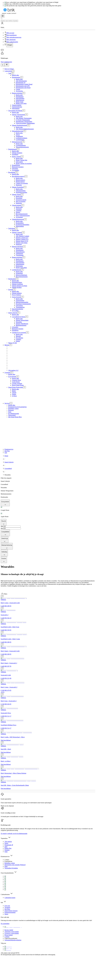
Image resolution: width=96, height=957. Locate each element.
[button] (48, 34)
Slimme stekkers (17, 293)
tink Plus (7, 451)
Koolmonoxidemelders (22, 224)
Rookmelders (20, 223)
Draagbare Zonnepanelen (23, 304)
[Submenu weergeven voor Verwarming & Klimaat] (23, 110)
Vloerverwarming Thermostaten (25, 123)
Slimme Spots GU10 (22, 241)
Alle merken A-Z (13, 370)
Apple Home (16, 382)
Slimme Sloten (16, 194)
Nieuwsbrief (12, 415)
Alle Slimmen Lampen (22, 236)
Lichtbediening (16, 270)
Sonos (6, 843)
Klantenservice (8, 449)
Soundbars (15, 154)
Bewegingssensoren (22, 214)
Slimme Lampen (17, 232)
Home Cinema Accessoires (24, 163)
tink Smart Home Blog (15, 417)
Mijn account (10, 33)
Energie (10, 289)
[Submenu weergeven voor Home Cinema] (22, 156)
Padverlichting (20, 98)
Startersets (19, 185)
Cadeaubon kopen (9, 897)
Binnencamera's (20, 180)
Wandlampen (20, 96)
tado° (6, 846)
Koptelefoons (16, 165)
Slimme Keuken (17, 287)
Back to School (9, 69)
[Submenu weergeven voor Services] (10, 403)
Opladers (18, 339)
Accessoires (15, 170)
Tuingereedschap (17, 107)
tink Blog (7, 909)
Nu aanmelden (5, 923)
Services (6, 403)
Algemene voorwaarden (11, 931)
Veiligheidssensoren (18, 219)
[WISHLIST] (48, 50)
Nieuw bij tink (12, 343)
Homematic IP (8, 845)
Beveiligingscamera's (18, 176)
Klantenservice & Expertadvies (17, 407)
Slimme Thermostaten (18, 114)
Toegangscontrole (21, 200)
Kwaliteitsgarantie (13, 413)
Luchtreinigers (20, 139)
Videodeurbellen (21, 190)
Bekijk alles (15, 75)
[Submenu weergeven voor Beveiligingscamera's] (25, 176)
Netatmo (7, 850)
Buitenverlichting (17, 93)
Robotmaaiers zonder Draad (24, 84)
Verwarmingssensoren (22, 147)
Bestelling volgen (13, 408)
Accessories (19, 91)
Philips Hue (7, 848)
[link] (6, 456)
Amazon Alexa (16, 380)
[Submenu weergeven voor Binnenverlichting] (24, 246)
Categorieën (8, 71)
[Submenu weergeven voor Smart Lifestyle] (18, 312)
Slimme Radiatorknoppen (19, 125)
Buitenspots (19, 266)
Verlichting (11, 228)
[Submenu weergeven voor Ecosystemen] (17, 376)
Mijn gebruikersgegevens (13, 37)
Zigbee (14, 394)
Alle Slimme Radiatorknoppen (25, 129)
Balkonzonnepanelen (22, 302)
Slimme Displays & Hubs (19, 286)
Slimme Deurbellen (17, 187)
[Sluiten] (6, 65)
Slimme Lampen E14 (22, 239)
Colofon (6, 936)
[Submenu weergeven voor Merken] (10, 345)
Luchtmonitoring (21, 145)
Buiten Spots (19, 102)
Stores (6, 914)
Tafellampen (19, 253)
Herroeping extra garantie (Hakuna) (15, 865)
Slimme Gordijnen (17, 284)
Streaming (15, 168)
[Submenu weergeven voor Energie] (14, 289)
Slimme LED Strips (21, 243)
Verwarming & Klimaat (15, 110)
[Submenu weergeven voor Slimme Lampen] (23, 232)
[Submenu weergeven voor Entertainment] (18, 149)
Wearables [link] (7, 475)
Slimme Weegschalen (22, 320)
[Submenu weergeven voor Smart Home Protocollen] (24, 387)
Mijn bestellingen (11, 35)
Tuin (9, 73)
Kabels (18, 341)
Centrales (18, 210)
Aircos (18, 134)
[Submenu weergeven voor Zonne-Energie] (22, 297)
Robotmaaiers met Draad (23, 87)
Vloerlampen (19, 255)
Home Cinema (16, 156)
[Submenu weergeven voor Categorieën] (13, 71)
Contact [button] (6, 859)
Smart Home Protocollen (15, 387)
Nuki (6, 851)
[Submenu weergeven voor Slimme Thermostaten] (26, 114)
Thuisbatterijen (20, 307)
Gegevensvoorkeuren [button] (10, 938)
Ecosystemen (12, 376)
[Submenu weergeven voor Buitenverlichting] (23, 93)
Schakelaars (19, 273)
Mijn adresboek (11, 39)
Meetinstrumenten (21, 325)
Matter (14, 391)
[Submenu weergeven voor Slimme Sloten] (22, 194)
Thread (14, 392)
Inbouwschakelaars (21, 275)
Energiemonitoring (17, 309)
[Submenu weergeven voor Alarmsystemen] (22, 205)
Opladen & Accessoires (19, 332)
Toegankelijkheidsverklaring (12, 940)
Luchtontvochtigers (21, 138)
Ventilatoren (19, 136)
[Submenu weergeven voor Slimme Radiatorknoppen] (28, 125)
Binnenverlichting (17, 246)
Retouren (11, 410)
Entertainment (12, 149)
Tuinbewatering (16, 105)
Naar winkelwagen (6, 62)
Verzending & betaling (11, 868)
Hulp (9, 412)
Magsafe (18, 336)
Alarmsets (19, 209)
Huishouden (11, 279)
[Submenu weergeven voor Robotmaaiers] (21, 77)
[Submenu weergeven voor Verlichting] (16, 228)
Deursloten (19, 198)
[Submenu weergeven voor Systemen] (11, 372)
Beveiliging (11, 172)
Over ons (7, 905)
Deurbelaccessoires (21, 192)
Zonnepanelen (20, 300)
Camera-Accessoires (22, 183)
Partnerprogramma (9, 912)
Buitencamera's (20, 181)
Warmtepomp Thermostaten (24, 121)
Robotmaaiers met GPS (23, 86)
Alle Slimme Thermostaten (24, 118)
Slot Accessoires (20, 201)
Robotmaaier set (20, 82)
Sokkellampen (20, 100)
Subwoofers (19, 162)
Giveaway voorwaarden (11, 933)
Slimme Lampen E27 (22, 237)
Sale (5, 452)
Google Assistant (17, 383)
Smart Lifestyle (12, 313)
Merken (6, 345)
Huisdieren (15, 330)
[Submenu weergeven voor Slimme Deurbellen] (24, 187)
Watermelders (20, 226)
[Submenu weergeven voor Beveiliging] (16, 172)
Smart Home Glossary (11, 910)
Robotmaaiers (16, 77)
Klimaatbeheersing (17, 131)
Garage (18, 89)
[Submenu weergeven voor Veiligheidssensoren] (25, 219)
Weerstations (16, 108)
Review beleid (8, 930)
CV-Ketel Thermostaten (23, 120)
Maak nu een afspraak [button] (7, 806)
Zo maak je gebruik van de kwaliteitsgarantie (14, 833)
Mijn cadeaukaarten (12, 42)
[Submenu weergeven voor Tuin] (12, 73)
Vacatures (7, 907)
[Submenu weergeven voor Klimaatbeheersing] (24, 131)
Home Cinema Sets (21, 160)
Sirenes (18, 212)
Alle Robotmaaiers (21, 81)
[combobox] (9, 21)
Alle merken (8, 841)
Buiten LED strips (21, 103)
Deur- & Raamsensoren (23, 215)
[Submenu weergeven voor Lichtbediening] (22, 269)
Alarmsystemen (16, 205)
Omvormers (19, 305)
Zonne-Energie (16, 297)
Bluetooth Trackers (17, 328)
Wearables (19, 322)
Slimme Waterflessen (22, 323)
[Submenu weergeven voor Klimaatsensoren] (23, 142)
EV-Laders (15, 310)
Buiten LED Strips (21, 267)
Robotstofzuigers (17, 282)
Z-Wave (14, 396)
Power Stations (16, 295)
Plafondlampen (20, 252)
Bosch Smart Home (18, 385)
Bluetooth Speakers (18, 167)
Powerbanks (19, 338)
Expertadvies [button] (8, 861)
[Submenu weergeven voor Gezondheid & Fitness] (26, 316)
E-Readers (15, 327)
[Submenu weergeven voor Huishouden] (16, 279)
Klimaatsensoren (17, 142)
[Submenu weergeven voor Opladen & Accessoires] (27, 332)
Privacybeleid (8, 935)
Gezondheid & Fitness (18, 317)
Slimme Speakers (17, 153)
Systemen (7, 372)
